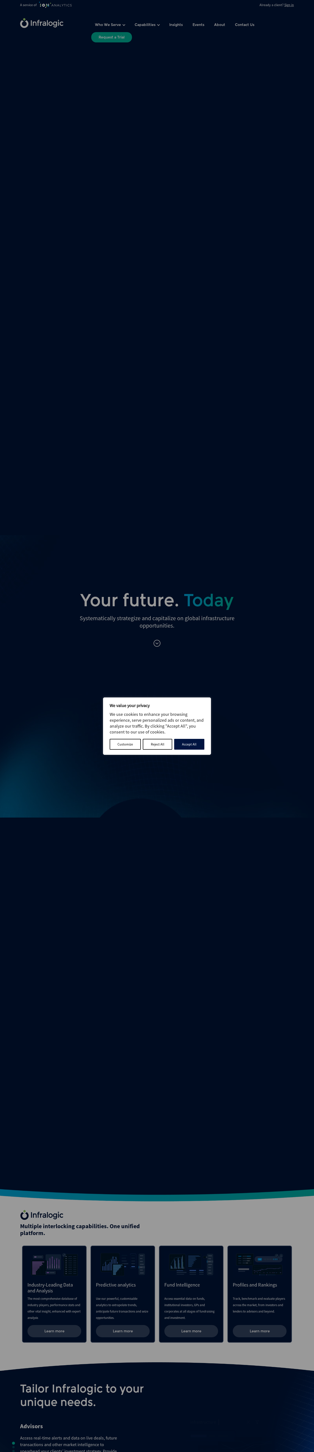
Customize (125, 744)
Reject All (157, 744)
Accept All (189, 744)
